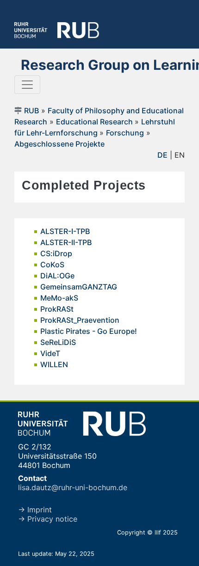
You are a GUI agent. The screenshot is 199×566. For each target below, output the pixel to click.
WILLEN (54, 364)
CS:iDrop (56, 253)
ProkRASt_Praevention (79, 320)
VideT (50, 353)
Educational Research (95, 121)
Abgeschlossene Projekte (59, 143)
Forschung (125, 132)
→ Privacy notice (47, 518)
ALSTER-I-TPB (65, 231)
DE (162, 155)
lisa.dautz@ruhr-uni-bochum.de (72, 487)
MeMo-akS (59, 297)
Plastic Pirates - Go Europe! (88, 331)
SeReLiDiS (58, 342)
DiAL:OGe (57, 275)
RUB (31, 110)
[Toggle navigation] (27, 84)
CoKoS (52, 264)
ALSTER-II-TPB (66, 242)
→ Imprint (35, 509)
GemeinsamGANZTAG (78, 286)
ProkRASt (57, 309)
